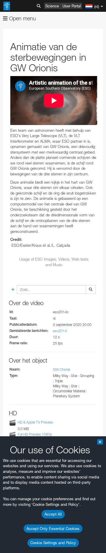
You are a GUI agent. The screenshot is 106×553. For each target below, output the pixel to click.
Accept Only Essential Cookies (53, 528)
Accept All (53, 514)
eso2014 (60, 331)
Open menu (22, 18)
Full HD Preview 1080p (35, 434)
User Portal (71, 6)
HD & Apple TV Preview (35, 422)
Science (52, 6)
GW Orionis (61, 369)
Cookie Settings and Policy (53, 542)
